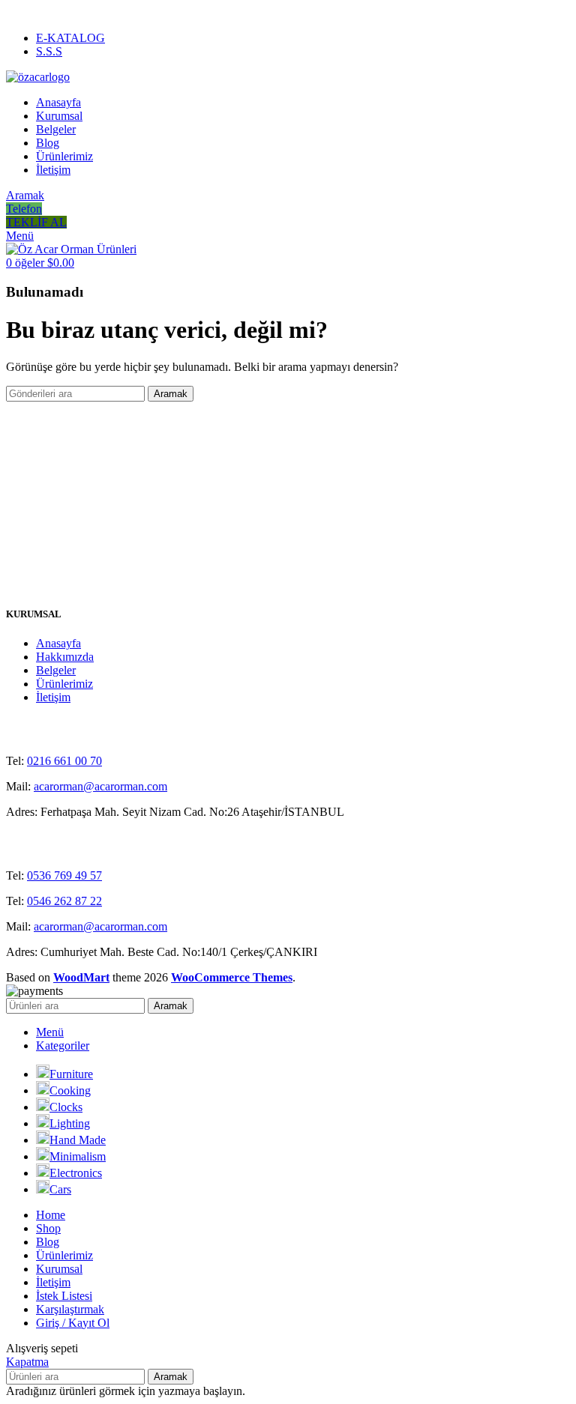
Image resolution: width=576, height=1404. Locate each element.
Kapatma (27, 1361)
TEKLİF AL (36, 222)
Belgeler (56, 670)
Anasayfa (58, 643)
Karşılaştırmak (70, 1309)
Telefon (24, 208)
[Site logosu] (38, 76)
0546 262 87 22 (64, 901)
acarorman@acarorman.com (100, 786)
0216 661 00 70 (64, 760)
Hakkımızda (65, 656)
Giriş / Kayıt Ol (73, 1322)
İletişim (53, 697)
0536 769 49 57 (64, 875)
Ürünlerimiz (64, 683)
